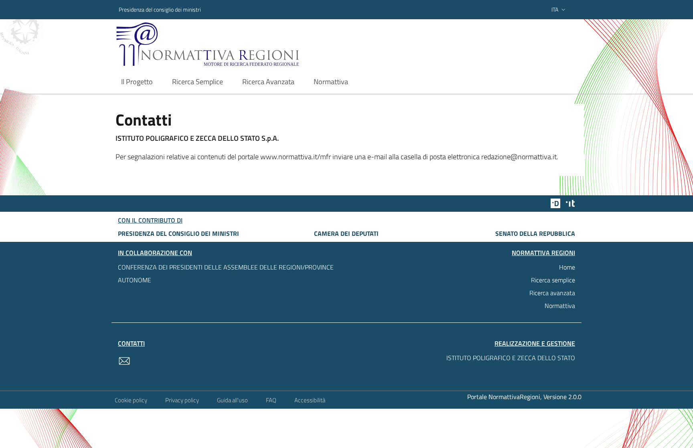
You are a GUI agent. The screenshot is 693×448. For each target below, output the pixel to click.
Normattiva (560, 305)
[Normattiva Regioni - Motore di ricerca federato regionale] (230, 44)
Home (567, 267)
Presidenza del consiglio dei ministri (160, 9)
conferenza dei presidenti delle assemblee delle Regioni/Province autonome (226, 273)
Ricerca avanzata (552, 293)
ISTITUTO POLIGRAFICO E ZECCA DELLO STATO (510, 358)
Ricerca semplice (553, 280)
